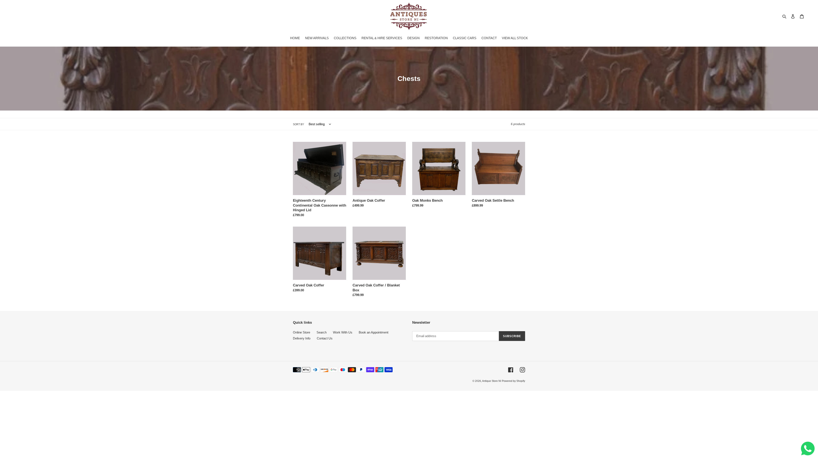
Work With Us (342, 332)
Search (322, 332)
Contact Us (325, 338)
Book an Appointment (373, 332)
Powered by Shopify (513, 381)
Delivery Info (301, 338)
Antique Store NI (491, 381)
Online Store (301, 332)
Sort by (298, 124)
